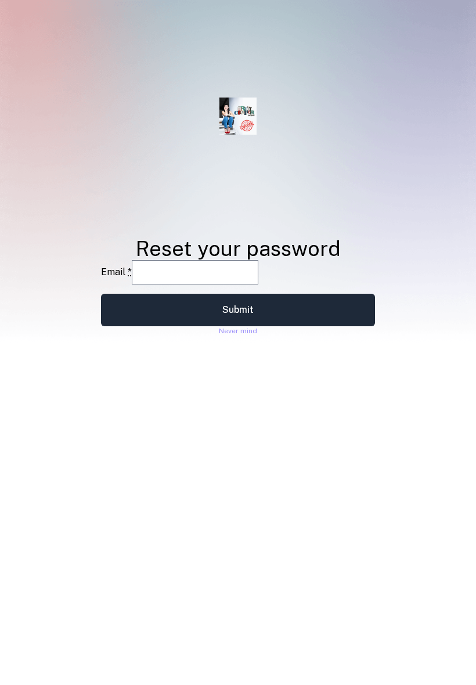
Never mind (238, 331)
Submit (238, 309)
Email (116, 271)
